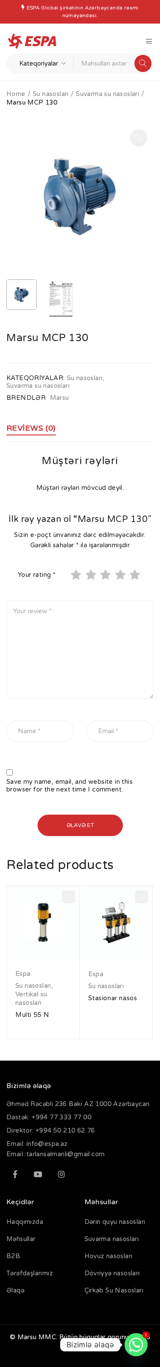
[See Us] (61, 1174)
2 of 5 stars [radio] (91, 574)
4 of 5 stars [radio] (121, 574)
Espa (23, 973)
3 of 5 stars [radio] (106, 574)
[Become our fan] (14, 1174)
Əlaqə (15, 1290)
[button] (138, 138)
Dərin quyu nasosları (114, 1222)
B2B (13, 1256)
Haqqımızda (24, 1222)
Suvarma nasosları (111, 1239)
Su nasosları (51, 94)
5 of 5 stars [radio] (135, 574)
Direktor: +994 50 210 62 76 (50, 1130)
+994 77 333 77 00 (61, 1117)
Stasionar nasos (112, 998)
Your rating (36, 575)
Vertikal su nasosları (31, 998)
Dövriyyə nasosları (112, 1273)
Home (16, 94)
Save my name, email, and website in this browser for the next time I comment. (69, 785)
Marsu (59, 398)
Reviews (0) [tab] (31, 428)
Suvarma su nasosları (107, 94)
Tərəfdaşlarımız (29, 1273)
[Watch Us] (38, 1174)
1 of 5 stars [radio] (76, 574)
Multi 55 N (32, 1015)
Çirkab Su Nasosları (114, 1290)
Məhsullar (21, 1239)
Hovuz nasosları (108, 1256)
